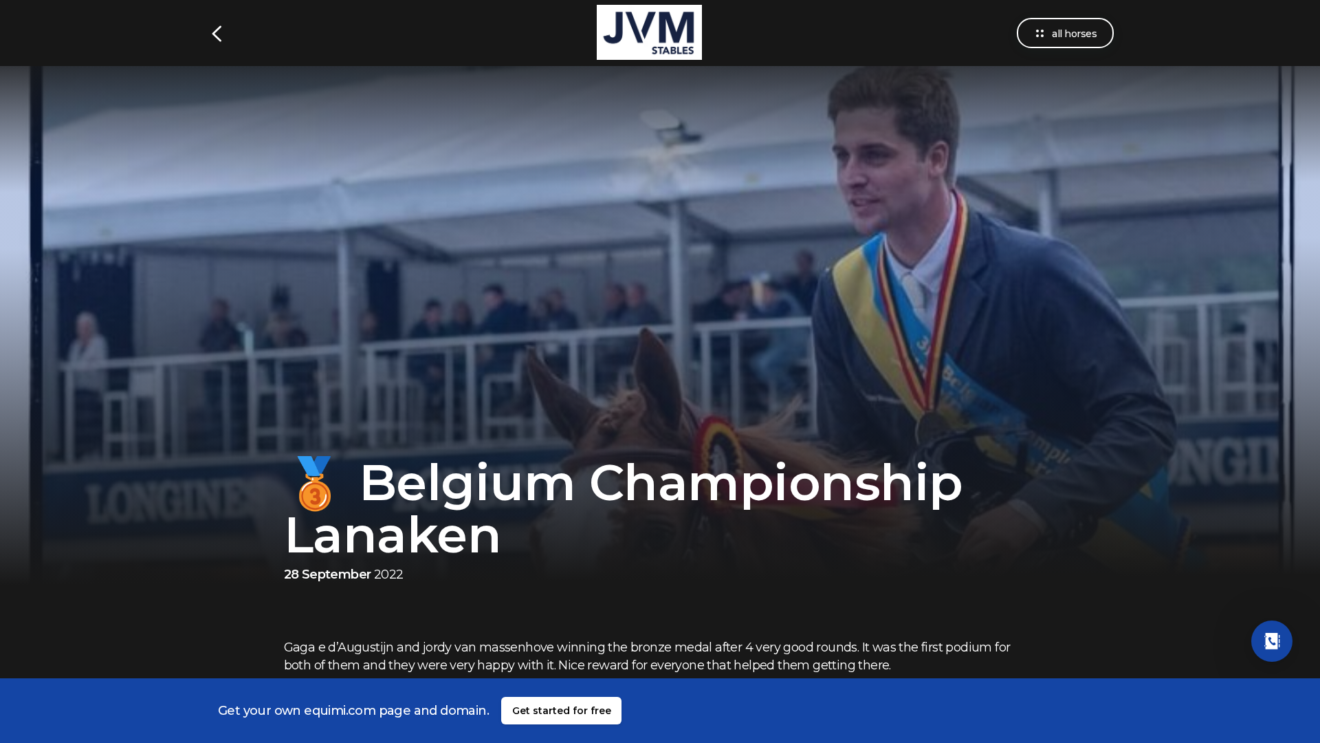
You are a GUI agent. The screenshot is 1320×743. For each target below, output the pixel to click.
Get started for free (561, 710)
